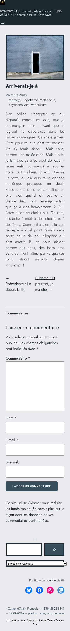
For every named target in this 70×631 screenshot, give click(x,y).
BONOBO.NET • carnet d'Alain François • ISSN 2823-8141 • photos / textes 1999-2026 (31, 13)
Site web (12, 462)
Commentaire (18, 358)
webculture (38, 105)
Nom (11, 417)
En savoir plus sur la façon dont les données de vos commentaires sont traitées (35, 514)
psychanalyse (19, 105)
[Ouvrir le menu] (2, 23)
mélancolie (47, 100)
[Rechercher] (54, 549)
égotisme (31, 100)
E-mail (12, 440)
